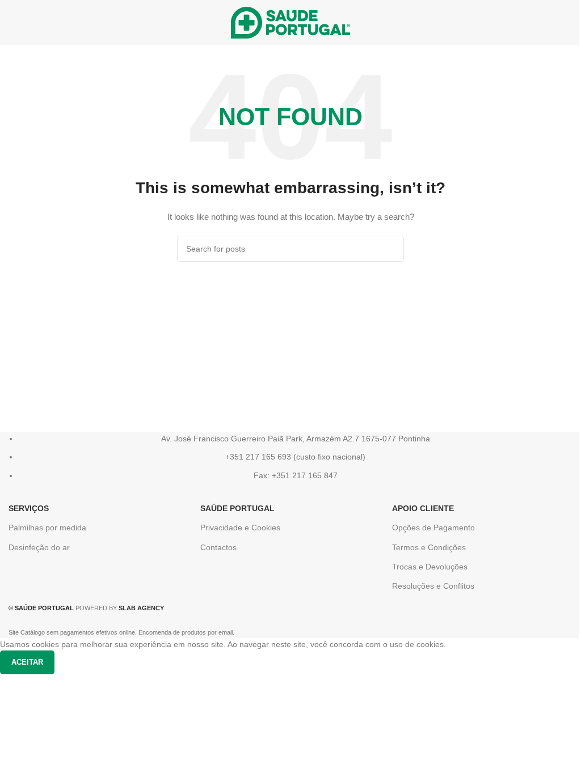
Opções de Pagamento (433, 527)
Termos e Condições (429, 547)
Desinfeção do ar (39, 547)
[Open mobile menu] (13, 22)
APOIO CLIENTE (423, 508)
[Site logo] (290, 22)
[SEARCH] (391, 249)
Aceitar (27, 662)
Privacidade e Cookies (240, 527)
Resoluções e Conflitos (433, 585)
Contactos (218, 547)
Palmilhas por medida (47, 527)
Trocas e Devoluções (430, 566)
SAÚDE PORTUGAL (237, 508)
